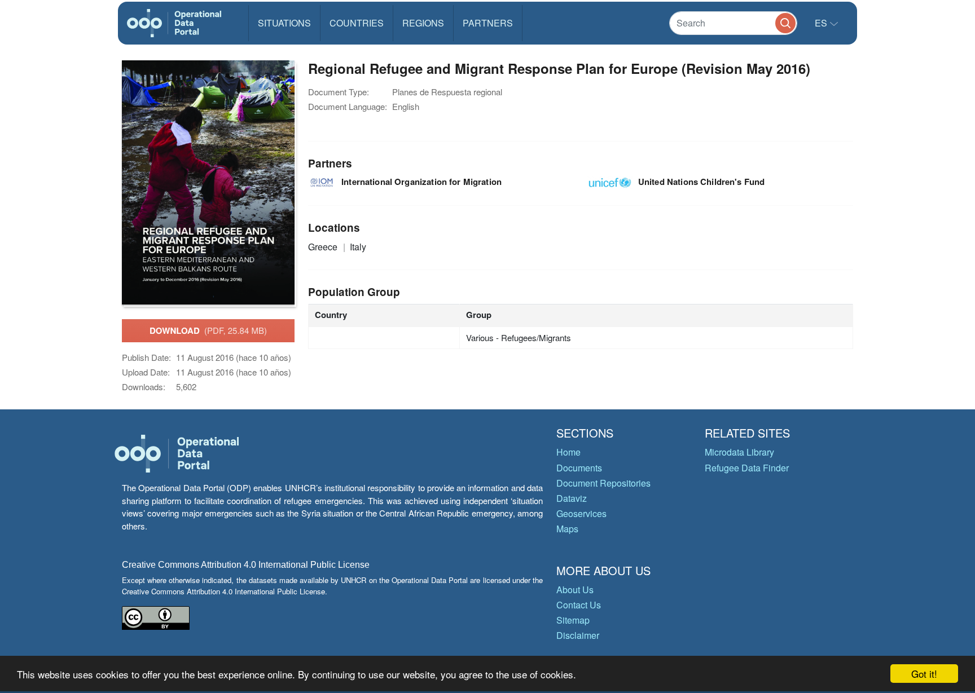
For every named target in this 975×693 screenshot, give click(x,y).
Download (208, 330)
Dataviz (571, 498)
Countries (357, 22)
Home (568, 451)
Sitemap (573, 619)
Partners (488, 22)
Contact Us (578, 604)
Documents (579, 467)
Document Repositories (603, 482)
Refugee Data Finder (747, 467)
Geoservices (581, 513)
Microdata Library (739, 451)
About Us (575, 589)
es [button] (822, 22)
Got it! (924, 673)
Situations (284, 22)
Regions (423, 22)
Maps (567, 528)
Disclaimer (577, 635)
